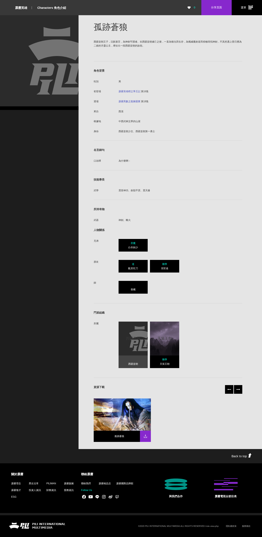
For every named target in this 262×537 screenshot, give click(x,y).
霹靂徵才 (16, 490)
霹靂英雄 (21, 7)
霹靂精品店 (105, 483)
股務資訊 (69, 490)
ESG (13, 497)
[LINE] (97, 496)
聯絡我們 (86, 483)
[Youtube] (90, 496)
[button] (247, 7)
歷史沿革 (34, 483)
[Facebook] (84, 496)
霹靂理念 (16, 483)
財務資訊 (51, 490)
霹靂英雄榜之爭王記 (129, 91)
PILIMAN (51, 483)
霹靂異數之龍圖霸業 (129, 101)
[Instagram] (104, 496)
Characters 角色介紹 (51, 7)
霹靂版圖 (69, 483)
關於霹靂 (17, 474)
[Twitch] (117, 496)
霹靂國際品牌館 (124, 483)
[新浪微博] (110, 496)
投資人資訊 (35, 490)
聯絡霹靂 (87, 474)
